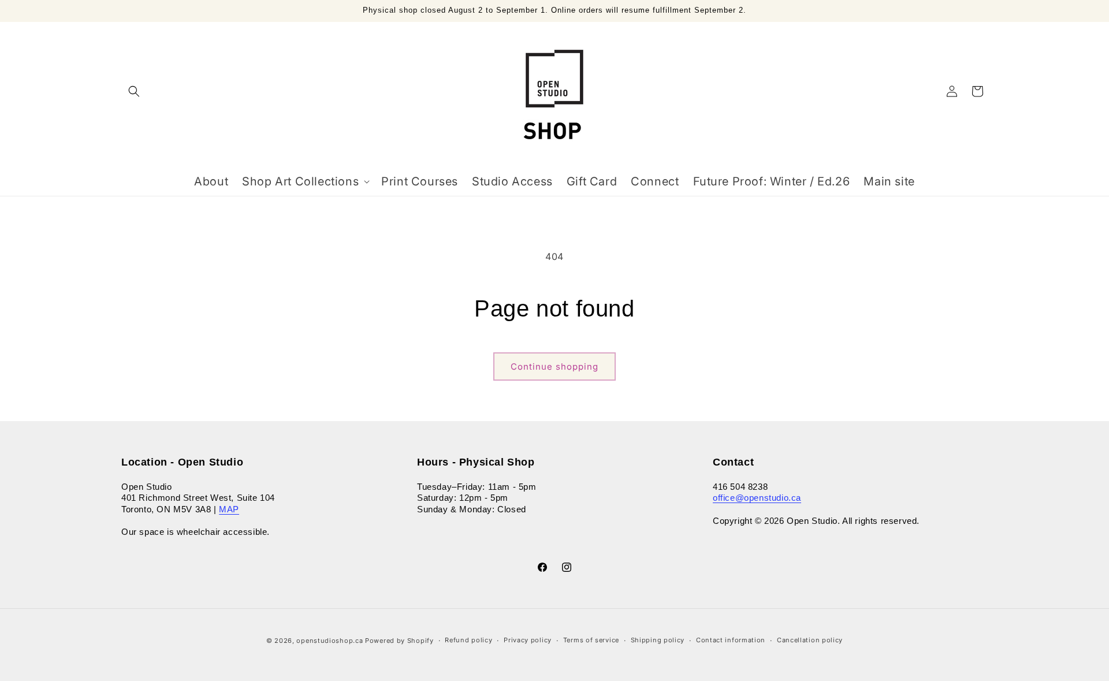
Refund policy (468, 640)
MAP (229, 509)
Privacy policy (528, 640)
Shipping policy (658, 640)
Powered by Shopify (399, 641)
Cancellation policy (810, 640)
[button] (134, 91)
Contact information (730, 640)
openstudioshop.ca (329, 641)
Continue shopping (554, 366)
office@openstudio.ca (757, 498)
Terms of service (591, 640)
